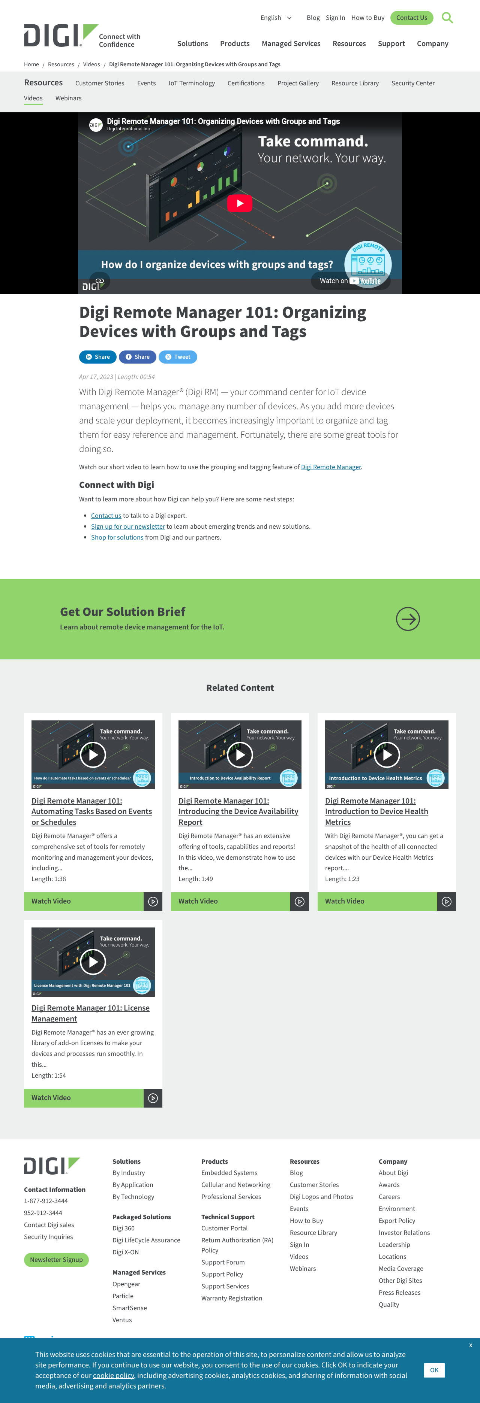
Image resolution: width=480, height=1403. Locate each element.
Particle (123, 1296)
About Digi (393, 1173)
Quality (389, 1304)
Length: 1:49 (238, 851)
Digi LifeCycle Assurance (146, 1240)
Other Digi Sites (400, 1280)
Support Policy (222, 1274)
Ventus (122, 1320)
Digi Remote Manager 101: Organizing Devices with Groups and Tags (194, 65)
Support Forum (223, 1262)
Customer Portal (224, 1228)
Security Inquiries (48, 1237)
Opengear (126, 1284)
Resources (349, 44)
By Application (132, 1185)
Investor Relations (404, 1233)
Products (235, 44)
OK (434, 1370)
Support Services (225, 1286)
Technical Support (228, 1217)
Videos (91, 65)
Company (432, 44)
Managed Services (291, 44)
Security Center (413, 83)
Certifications (246, 83)
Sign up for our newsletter (128, 526)
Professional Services (231, 1197)
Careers (389, 1197)
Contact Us (412, 17)
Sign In (335, 17)
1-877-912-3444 (46, 1201)
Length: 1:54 (93, 1052)
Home (31, 65)
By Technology (133, 1197)
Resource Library (355, 83)
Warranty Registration (231, 1298)
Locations (392, 1256)
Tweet (182, 357)
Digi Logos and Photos (321, 1197)
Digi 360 (123, 1228)
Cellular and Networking (235, 1185)
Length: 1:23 (384, 851)
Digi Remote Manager (331, 467)
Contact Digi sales (49, 1225)
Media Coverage (401, 1268)
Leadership (394, 1244)
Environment (397, 1209)
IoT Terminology (192, 83)
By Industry (128, 1173)
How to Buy (367, 17)
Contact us (106, 515)
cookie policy (113, 1375)
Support (391, 44)
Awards (389, 1185)
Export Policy (397, 1221)
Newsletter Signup (56, 1259)
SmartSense (129, 1308)
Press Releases (400, 1292)
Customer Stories (99, 83)
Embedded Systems (229, 1173)
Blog (313, 17)
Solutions (192, 44)
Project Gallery (298, 83)
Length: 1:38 (92, 851)
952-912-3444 (43, 1213)
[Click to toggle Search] (448, 18)
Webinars (69, 98)
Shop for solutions (117, 537)
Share (102, 357)
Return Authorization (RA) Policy (237, 1245)
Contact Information (55, 1189)
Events (146, 83)
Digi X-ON (125, 1252)
